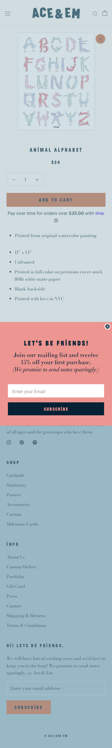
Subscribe (56, 409)
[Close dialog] (107, 326)
